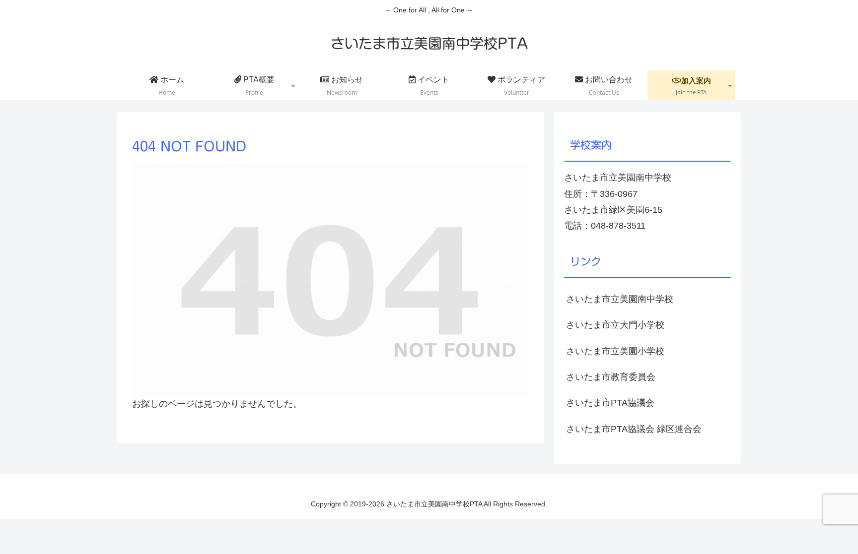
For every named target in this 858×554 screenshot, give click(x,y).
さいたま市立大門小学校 (615, 325)
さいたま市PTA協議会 (610, 403)
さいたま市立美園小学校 (615, 351)
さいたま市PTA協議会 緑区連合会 (634, 429)
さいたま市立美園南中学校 (619, 299)
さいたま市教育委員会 (610, 377)
